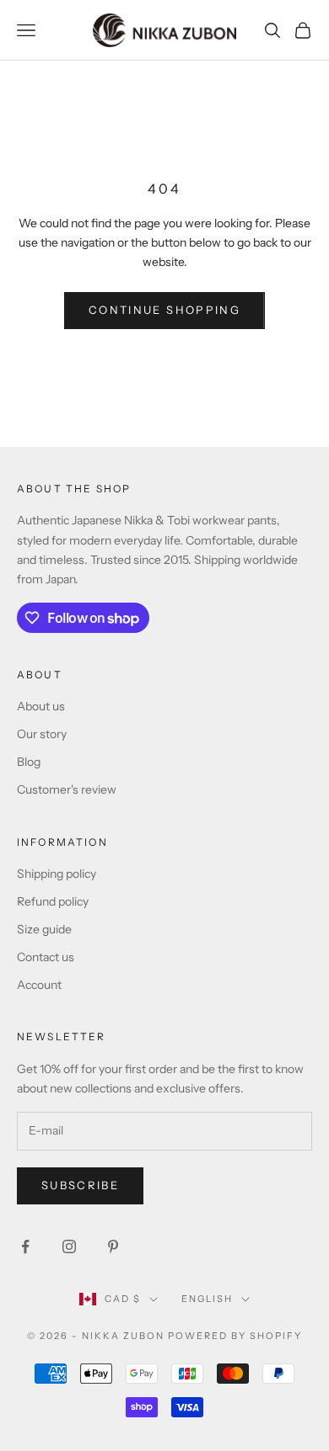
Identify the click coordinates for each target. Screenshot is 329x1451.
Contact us (45, 957)
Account (39, 984)
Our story (42, 733)
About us (41, 706)
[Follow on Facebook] (25, 1246)
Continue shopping (164, 309)
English (207, 1299)
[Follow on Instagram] (69, 1246)
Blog (28, 761)
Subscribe (80, 1185)
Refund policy (53, 901)
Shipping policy (56, 873)
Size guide (44, 929)
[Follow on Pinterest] (113, 1246)
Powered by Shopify (235, 1336)
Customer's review (66, 789)
